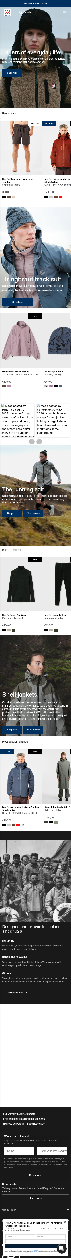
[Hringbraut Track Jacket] (21, 340)
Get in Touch (9, 1209)
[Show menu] (64, 12)
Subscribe (35, 1175)
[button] (17, 420)
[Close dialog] (65, 1222)
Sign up (35, 1246)
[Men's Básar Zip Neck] (21, 584)
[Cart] (57, 12)
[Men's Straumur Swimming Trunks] (21, 148)
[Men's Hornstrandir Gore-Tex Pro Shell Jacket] (21, 776)
